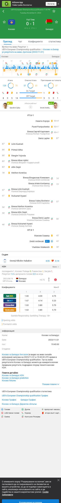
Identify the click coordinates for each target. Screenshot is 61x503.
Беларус (56, 56)
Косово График (9, 400)
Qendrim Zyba (15, 108)
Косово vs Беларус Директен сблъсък (19, 404)
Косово (4, 56)
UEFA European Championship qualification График (25, 396)
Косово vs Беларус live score (15, 354)
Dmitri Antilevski (45, 108)
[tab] (7, 41)
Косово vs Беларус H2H (13, 375)
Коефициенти (8, 287)
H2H (4, 267)
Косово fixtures (9, 380)
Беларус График (28, 400)
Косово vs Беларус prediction (15, 378)
